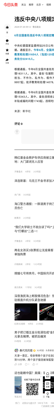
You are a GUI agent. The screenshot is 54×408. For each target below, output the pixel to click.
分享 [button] (7, 63)
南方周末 (18, 287)
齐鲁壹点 (18, 171)
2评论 (28, 241)
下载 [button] (47, 394)
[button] (23, 5)
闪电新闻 (18, 264)
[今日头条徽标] (10, 5)
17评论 (28, 287)
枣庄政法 (37, 26)
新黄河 (17, 217)
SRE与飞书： (43, 403)
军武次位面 (19, 396)
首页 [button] (47, 376)
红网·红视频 (19, 323)
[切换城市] (42, 4)
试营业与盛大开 (29, 403)
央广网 (17, 194)
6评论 (28, 171)
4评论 (30, 323)
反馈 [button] (47, 387)
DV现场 (17, 341)
